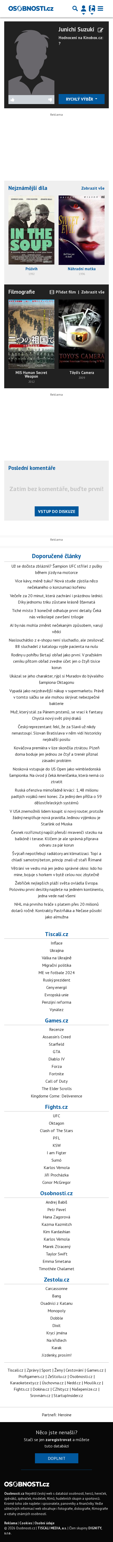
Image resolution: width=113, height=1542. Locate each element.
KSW (57, 1145)
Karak (56, 1347)
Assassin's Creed (57, 1036)
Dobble (56, 1318)
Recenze (56, 1029)
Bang (56, 1295)
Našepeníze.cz (84, 1389)
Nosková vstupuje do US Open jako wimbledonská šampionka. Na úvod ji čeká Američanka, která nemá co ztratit (56, 775)
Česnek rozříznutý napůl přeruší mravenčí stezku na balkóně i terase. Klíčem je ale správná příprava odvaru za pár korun (56, 839)
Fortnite (56, 1073)
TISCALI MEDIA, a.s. (52, 1528)
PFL (56, 1138)
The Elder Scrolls (57, 1088)
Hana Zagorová (56, 1216)
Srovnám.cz (40, 1395)
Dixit (56, 1325)
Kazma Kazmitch (57, 1224)
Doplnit (56, 1458)
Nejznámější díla (27, 187)
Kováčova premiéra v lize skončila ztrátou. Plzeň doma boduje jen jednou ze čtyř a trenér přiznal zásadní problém (57, 754)
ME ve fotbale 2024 (56, 972)
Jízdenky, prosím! (56, 1355)
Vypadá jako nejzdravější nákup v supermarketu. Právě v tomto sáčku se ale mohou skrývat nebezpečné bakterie (56, 697)
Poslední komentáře (31, 467)
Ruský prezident (56, 980)
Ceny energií (56, 987)
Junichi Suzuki (76, 29)
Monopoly (56, 1310)
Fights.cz (56, 1106)
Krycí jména (56, 1332)
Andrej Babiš (56, 1202)
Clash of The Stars (56, 1130)
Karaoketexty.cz (24, 1382)
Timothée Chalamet (56, 1268)
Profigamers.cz (31, 1376)
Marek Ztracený (56, 1246)
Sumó (56, 1160)
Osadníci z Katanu (56, 1303)
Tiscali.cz (56, 934)
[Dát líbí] (20, 99)
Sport (46, 1370)
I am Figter (56, 1152)
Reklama (10, 1523)
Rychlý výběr (80, 99)
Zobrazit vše (93, 188)
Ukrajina (57, 950)
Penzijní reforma (56, 1002)
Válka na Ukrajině (56, 957)
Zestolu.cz (56, 1279)
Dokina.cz (41, 1389)
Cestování (75, 1370)
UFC (56, 1115)
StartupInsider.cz (68, 1395)
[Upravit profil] (100, 30)
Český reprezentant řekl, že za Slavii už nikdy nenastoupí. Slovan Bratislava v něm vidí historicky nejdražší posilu (56, 733)
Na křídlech (56, 1340)
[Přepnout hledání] (75, 8)
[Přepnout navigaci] (83, 8)
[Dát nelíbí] (42, 99)
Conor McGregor (56, 1182)
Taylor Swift (57, 1253)
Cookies (25, 1523)
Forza (57, 1066)
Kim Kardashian (56, 1231)
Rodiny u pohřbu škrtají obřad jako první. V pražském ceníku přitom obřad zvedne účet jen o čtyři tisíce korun (56, 661)
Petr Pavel (56, 1209)
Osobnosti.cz (56, 1193)
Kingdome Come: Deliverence (56, 1096)
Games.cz (56, 1020)
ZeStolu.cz (57, 1376)
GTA (56, 1051)
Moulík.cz (92, 1382)
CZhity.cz (61, 1389)
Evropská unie (56, 994)
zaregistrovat (58, 1439)
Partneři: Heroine (56, 1414)
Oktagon (56, 1123)
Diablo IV (56, 1059)
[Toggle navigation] (100, 8)
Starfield (56, 1044)
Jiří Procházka (57, 1174)
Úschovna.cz (53, 1382)
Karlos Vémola (57, 1167)
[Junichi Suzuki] (31, 59)
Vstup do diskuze (56, 511)
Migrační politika (56, 965)
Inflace (57, 943)
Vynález (57, 1009)
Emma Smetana (57, 1261)
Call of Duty (56, 1081)
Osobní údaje (44, 1523)
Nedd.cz (74, 1382)
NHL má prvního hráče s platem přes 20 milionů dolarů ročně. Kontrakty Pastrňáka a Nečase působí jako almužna (56, 910)
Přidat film (65, 292)
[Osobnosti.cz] (30, 8)
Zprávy (32, 1370)
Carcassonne (56, 1288)
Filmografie (21, 291)
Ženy (58, 1370)
